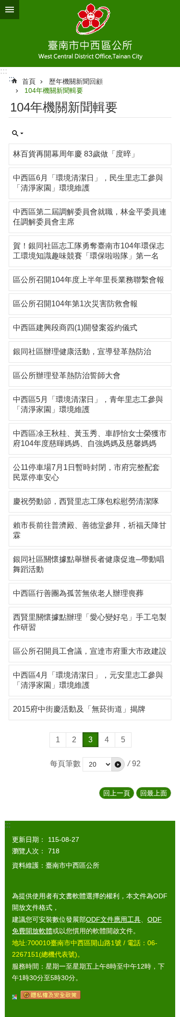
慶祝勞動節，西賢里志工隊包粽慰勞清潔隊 (86, 501)
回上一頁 (116, 793)
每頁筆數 (65, 764)
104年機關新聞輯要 (53, 90)
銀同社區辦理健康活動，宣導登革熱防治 (82, 351)
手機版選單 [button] (9, 9)
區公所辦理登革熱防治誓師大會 (66, 375)
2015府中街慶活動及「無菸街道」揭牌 (79, 709)
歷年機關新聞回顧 (76, 81)
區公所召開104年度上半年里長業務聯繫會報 (88, 280)
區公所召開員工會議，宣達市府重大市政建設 (90, 651)
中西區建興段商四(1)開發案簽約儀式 (75, 328)
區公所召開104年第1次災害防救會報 (75, 304)
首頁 (29, 81)
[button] (118, 764)
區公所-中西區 (90, 33)
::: (3, 71)
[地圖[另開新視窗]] (14, 997)
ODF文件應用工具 (113, 919)
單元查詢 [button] (18, 133)
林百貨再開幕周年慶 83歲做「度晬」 (76, 154)
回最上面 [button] (153, 793)
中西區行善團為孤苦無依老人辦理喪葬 (78, 593)
